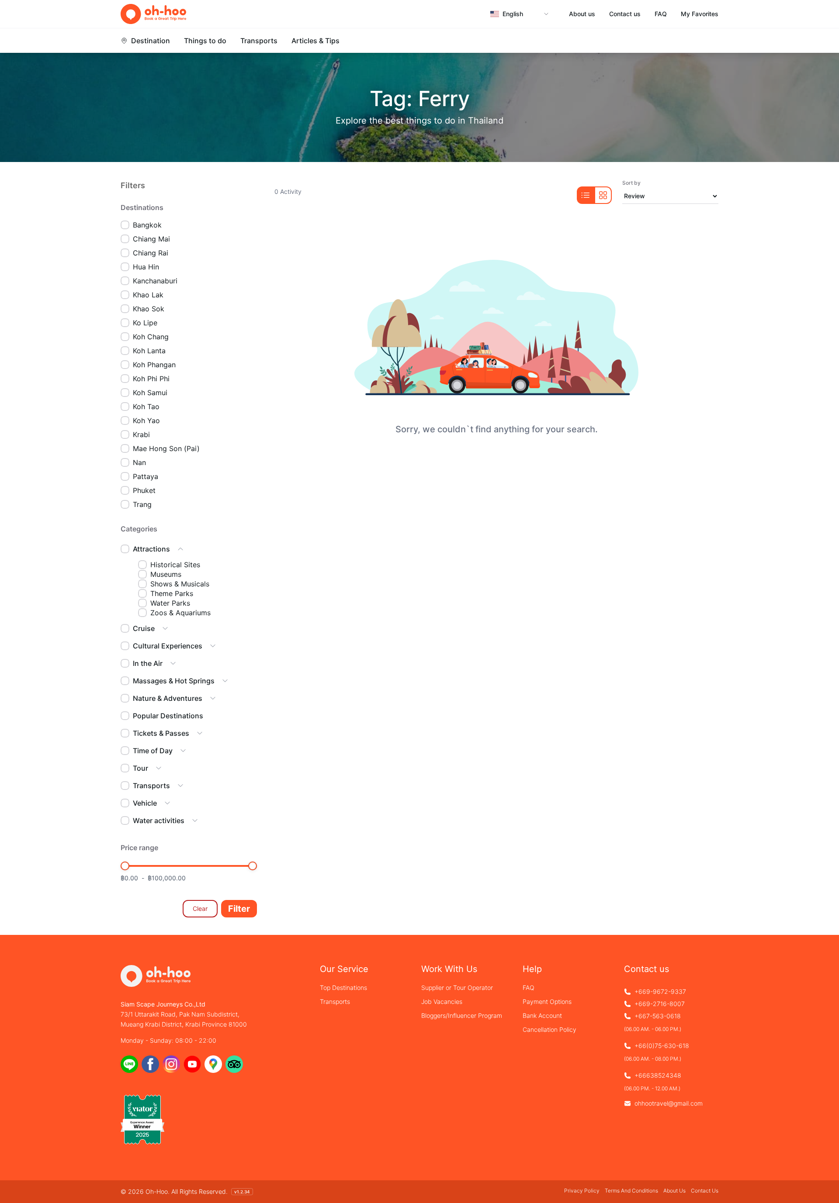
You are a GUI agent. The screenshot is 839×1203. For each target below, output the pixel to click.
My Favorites (699, 14)
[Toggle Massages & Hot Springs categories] (225, 681)
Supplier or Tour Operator (457, 987)
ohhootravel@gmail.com (668, 1103)
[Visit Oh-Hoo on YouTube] (192, 1064)
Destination (150, 40)
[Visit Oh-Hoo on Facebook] (150, 1064)
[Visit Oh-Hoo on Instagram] (171, 1064)
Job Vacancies (441, 1001)
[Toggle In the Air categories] (173, 663)
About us (582, 14)
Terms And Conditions (631, 1190)
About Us (674, 1190)
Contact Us (704, 1190)
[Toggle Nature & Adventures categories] (213, 698)
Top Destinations (343, 987)
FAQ (661, 14)
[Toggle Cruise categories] (165, 628)
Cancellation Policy (549, 1029)
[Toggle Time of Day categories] (183, 751)
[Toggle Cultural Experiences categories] (213, 646)
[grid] (603, 195)
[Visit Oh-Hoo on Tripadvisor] (234, 1064)
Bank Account (542, 1015)
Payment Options (547, 1001)
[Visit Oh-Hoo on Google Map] (213, 1064)
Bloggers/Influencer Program (461, 1015)
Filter (239, 908)
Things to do (205, 40)
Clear (200, 908)
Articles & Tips (315, 40)
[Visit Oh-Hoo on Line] (129, 1064)
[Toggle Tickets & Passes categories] (200, 733)
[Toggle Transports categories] (180, 786)
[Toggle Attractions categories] (180, 549)
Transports (258, 40)
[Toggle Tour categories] (159, 768)
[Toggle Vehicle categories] (167, 803)
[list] (585, 195)
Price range (139, 847)
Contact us (625, 14)
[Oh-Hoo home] (153, 14)
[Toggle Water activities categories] (195, 820)
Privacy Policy (582, 1190)
